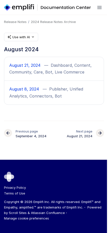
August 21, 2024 (24, 65)
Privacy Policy (15, 188)
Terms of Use (14, 193)
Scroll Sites (18, 213)
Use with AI (21, 37)
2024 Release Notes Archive (53, 22)
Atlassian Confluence (48, 213)
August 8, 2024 (24, 89)
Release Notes (15, 22)
